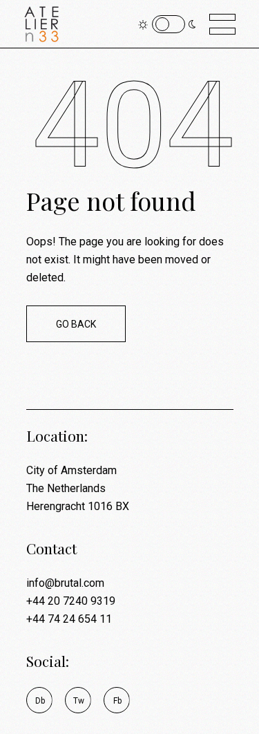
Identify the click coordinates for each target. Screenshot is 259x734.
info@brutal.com (65, 583)
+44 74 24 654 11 (69, 618)
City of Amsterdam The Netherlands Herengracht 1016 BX (77, 488)
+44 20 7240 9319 (70, 601)
